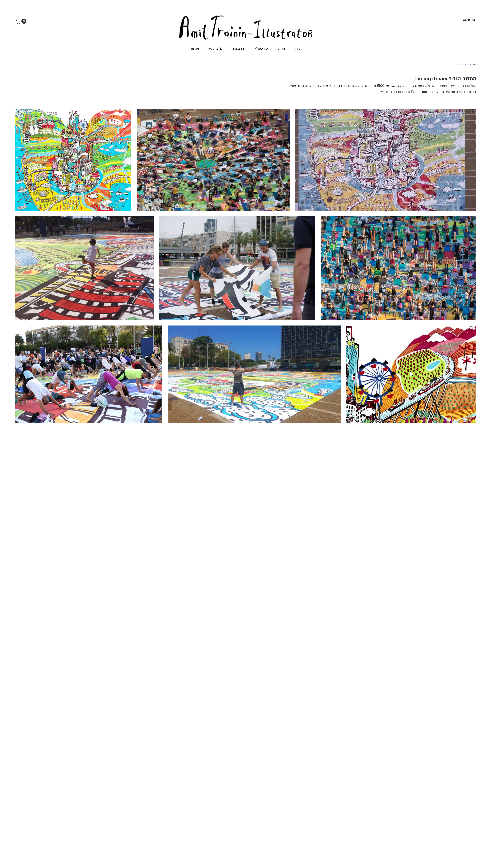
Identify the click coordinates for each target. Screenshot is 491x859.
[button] (21, 21)
